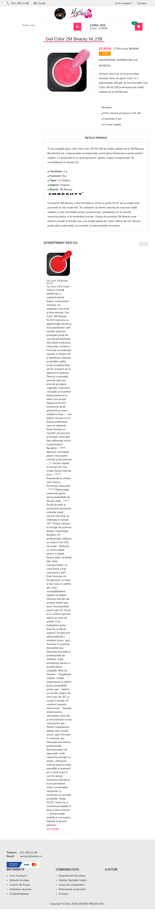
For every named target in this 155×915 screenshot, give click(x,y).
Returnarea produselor (72, 889)
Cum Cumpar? (18, 875)
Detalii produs (96, 137)
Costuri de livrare (20, 884)
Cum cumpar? (123, 3)
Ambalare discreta (20, 889)
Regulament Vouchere (72, 875)
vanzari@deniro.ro (31, 856)
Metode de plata (19, 880)
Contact (141, 3)
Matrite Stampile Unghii (73, 880)
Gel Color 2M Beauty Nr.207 (57, 282)
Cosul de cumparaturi (71, 884)
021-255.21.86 (20, 3)
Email (41, 3)
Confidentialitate (19, 893)
